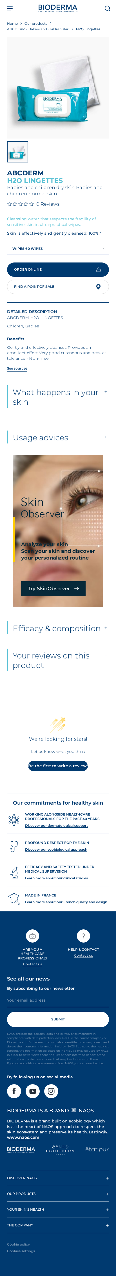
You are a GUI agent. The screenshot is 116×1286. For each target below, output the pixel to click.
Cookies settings (21, 1251)
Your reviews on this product (51, 660)
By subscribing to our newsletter (41, 988)
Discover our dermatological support (56, 825)
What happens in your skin (56, 397)
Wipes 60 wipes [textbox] (27, 248)
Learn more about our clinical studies (56, 878)
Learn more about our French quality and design (66, 902)
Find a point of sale (34, 286)
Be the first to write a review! (58, 765)
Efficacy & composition (57, 628)
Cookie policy (18, 1244)
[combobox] (58, 248)
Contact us (32, 964)
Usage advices (40, 437)
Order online (28, 269)
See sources (17, 368)
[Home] (58, 8)
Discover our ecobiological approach (56, 849)
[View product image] (58, 88)
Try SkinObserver (49, 588)
